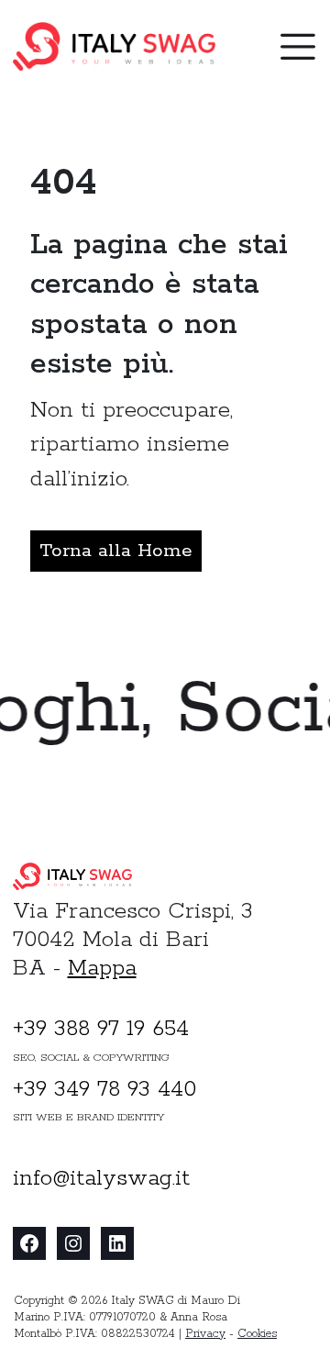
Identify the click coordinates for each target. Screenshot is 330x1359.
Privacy (205, 1334)
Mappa (102, 968)
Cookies (257, 1334)
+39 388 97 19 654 (101, 1029)
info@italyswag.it (101, 1178)
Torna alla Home (115, 551)
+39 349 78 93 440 (104, 1089)
